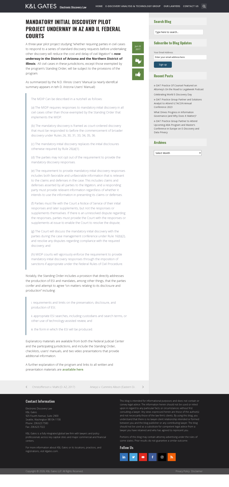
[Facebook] (153, 457)
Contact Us (190, 6)
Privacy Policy (183, 471)
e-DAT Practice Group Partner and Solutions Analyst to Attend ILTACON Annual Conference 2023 (178, 103)
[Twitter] (133, 457)
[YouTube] (143, 457)
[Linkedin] (124, 457)
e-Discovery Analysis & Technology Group (133, 6)
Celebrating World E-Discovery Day (173, 94)
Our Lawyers (172, 6)
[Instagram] (162, 457)
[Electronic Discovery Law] (56, 6)
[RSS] (172, 457)
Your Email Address (163, 52)
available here (72, 369)
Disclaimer (197, 471)
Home (99, 6)
